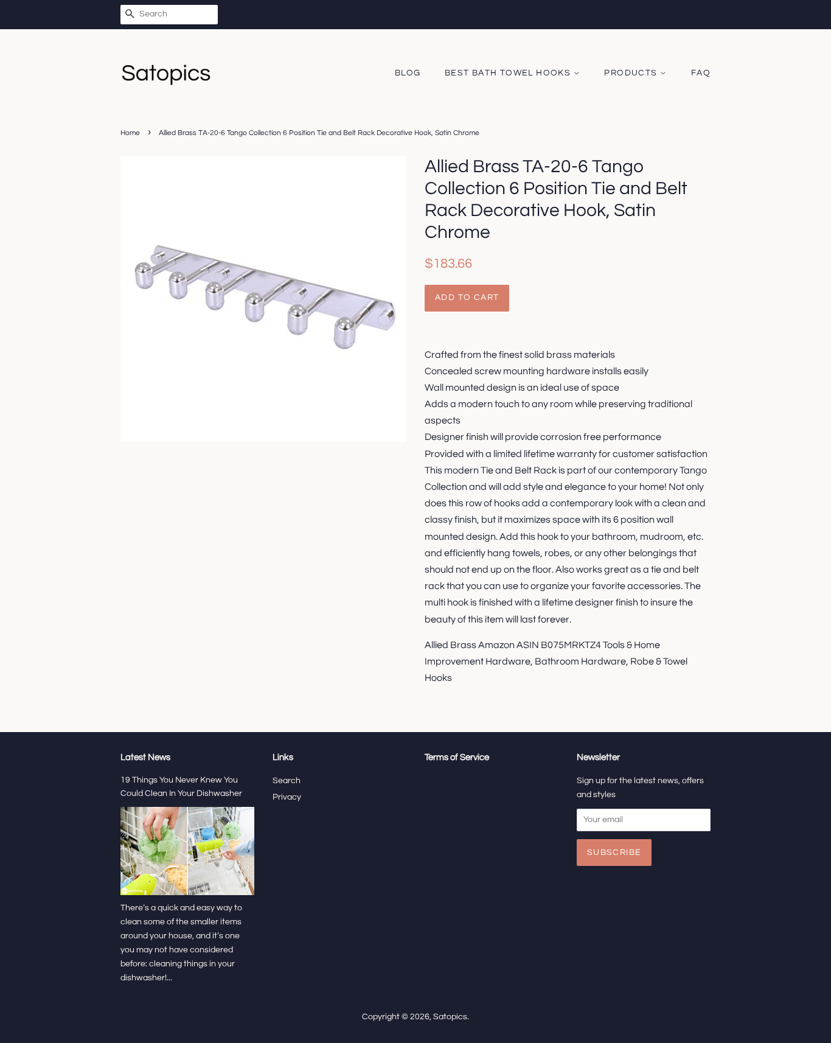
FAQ (701, 73)
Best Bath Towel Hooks (509, 73)
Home (130, 133)
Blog (408, 73)
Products (632, 73)
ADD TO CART (467, 297)
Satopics (450, 1017)
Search (287, 780)
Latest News (145, 757)
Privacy (287, 797)
